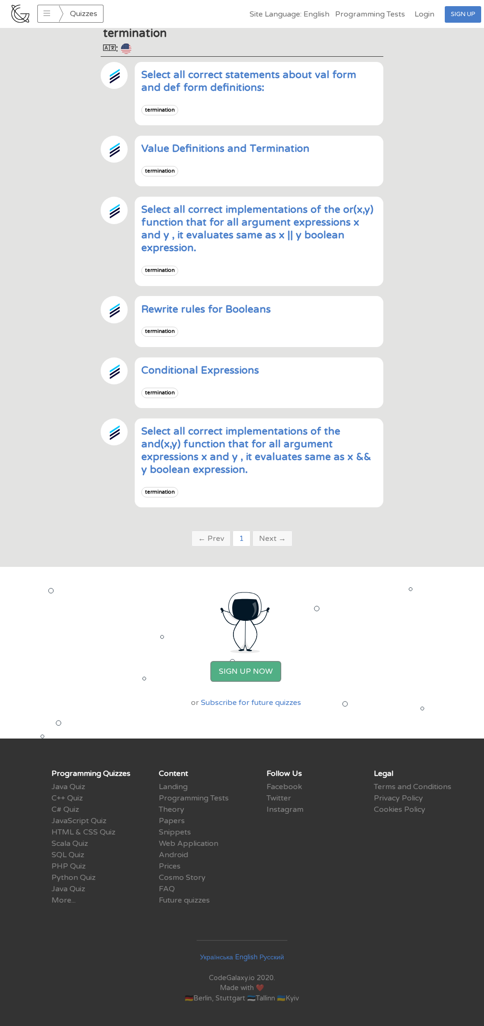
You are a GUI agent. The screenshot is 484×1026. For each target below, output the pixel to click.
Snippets (175, 832)
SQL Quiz (68, 855)
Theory (171, 809)
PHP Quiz (69, 866)
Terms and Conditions (412, 786)
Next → (272, 538)
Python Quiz (73, 877)
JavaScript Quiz (79, 821)
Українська (216, 957)
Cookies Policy (399, 809)
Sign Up (463, 14)
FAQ (167, 889)
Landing (173, 786)
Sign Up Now (246, 671)
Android (173, 855)
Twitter (279, 798)
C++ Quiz (67, 798)
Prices (170, 866)
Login (424, 14)
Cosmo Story (182, 877)
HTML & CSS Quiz (83, 832)
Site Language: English (289, 14)
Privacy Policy (398, 798)
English (246, 957)
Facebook (284, 786)
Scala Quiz (70, 843)
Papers (172, 821)
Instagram (285, 809)
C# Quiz (65, 809)
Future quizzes (184, 900)
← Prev (211, 538)
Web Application (188, 843)
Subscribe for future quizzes (251, 702)
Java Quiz (68, 786)
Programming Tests (370, 14)
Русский (271, 957)
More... (64, 900)
